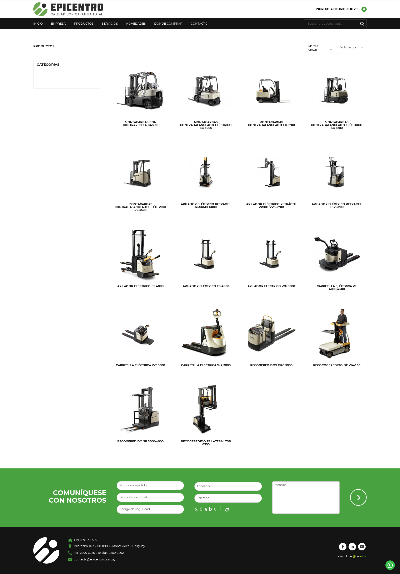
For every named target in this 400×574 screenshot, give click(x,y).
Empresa (58, 23)
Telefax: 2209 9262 (111, 552)
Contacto (199, 23)
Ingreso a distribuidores (337, 9)
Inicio (38, 23)
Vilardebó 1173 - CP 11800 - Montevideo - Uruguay (109, 546)
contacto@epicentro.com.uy (94, 559)
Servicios (110, 23)
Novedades (136, 23)
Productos (84, 23)
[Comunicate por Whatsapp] (390, 565)
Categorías (48, 64)
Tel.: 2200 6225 (84, 552)
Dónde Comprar (168, 23)
